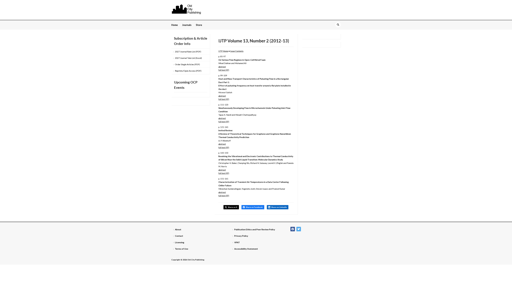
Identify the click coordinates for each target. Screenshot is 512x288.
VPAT (237, 242)
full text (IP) (223, 70)
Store (199, 24)
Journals (186, 24)
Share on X (232, 207)
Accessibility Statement (246, 248)
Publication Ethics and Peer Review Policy (254, 229)
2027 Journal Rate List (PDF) (188, 51)
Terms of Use (181, 248)
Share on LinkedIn (279, 207)
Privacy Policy (241, 236)
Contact (179, 236)
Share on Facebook (254, 207)
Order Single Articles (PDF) (187, 64)
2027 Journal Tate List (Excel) (188, 58)
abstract (222, 66)
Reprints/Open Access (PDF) (188, 70)
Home (174, 24)
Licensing (179, 242)
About (178, 229)
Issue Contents (236, 51)
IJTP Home (223, 51)
